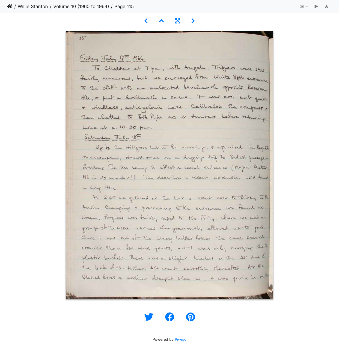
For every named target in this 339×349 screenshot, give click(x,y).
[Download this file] (326, 6)
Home (9, 6)
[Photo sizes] (303, 6)
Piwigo (181, 339)
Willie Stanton (33, 6)
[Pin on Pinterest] (190, 317)
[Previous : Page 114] (146, 20)
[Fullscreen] (178, 20)
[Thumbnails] (161, 20)
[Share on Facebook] (171, 317)
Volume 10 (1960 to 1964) (81, 6)
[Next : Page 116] (193, 20)
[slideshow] (316, 6)
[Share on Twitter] (150, 317)
